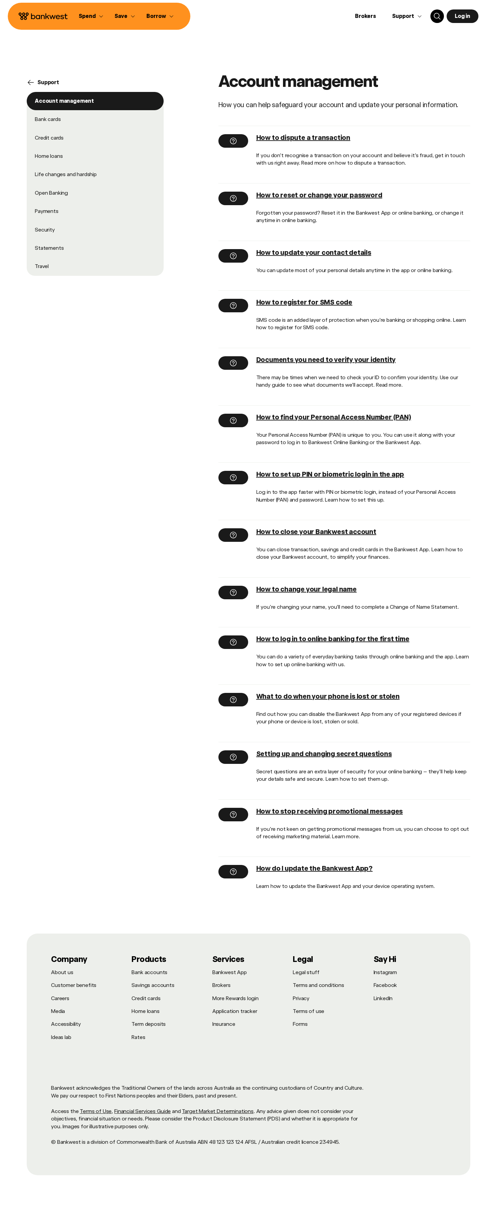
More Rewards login (235, 998)
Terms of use (308, 1011)
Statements (49, 248)
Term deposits (149, 1024)
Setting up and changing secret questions (324, 754)
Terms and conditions (318, 985)
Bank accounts (149, 972)
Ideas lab (61, 1037)
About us (62, 972)
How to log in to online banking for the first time (332, 639)
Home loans (49, 156)
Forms (300, 1024)
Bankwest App (229, 972)
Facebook (385, 985)
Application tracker (234, 1011)
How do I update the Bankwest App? (314, 868)
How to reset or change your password (319, 195)
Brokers (365, 16)
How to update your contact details (313, 252)
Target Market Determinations (218, 1111)
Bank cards (48, 119)
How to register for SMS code (304, 302)
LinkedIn (383, 998)
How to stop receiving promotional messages (329, 811)
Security (45, 229)
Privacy (301, 998)
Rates (138, 1037)
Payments (46, 211)
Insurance (223, 1024)
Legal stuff (306, 972)
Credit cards (49, 138)
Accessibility (66, 1024)
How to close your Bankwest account (316, 532)
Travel (42, 266)
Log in (462, 16)
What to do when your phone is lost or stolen (328, 696)
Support (48, 82)
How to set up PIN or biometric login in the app (330, 474)
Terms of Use (96, 1111)
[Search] (437, 16)
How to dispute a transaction (303, 138)
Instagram (385, 972)
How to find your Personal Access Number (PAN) (333, 417)
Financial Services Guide (142, 1111)
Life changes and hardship (66, 174)
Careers (60, 998)
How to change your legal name (306, 589)
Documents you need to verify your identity (326, 360)
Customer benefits (73, 985)
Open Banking (51, 193)
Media (58, 1011)
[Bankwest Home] (43, 16)
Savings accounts (153, 985)
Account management (64, 101)
